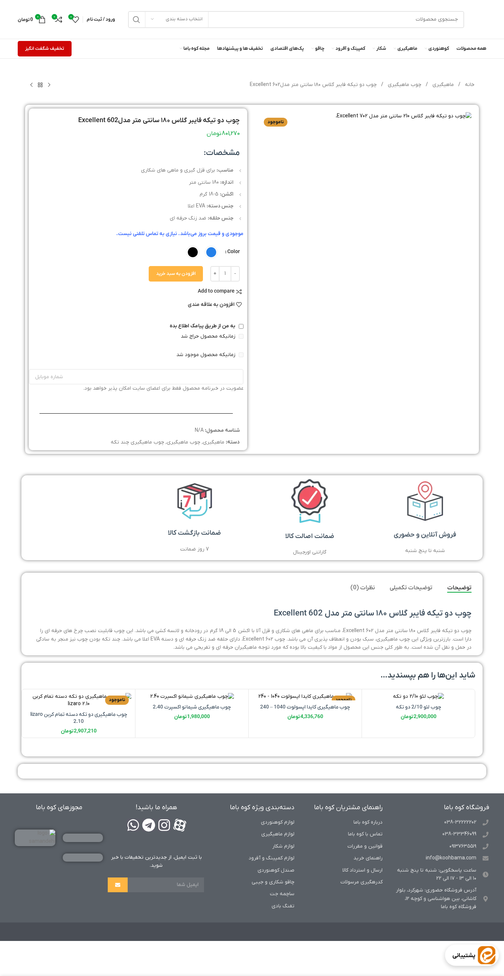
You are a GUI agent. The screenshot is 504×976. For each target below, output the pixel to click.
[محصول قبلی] (49, 85)
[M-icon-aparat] (179, 825)
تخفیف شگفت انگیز (44, 48)
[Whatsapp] (133, 825)
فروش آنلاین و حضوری (425, 535)
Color (233, 251)
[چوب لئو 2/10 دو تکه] (418, 696)
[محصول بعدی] (31, 85)
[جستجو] (136, 19)
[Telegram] (148, 825)
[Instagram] (164, 825)
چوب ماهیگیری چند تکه (137, 442)
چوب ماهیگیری (403, 84)
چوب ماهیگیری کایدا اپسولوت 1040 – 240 (305, 707)
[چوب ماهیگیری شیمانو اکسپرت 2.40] (192, 696)
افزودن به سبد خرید (176, 273)
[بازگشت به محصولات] (40, 85)
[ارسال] (118, 884)
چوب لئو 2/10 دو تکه (418, 707)
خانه (468, 84)
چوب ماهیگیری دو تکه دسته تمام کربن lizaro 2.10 (78, 718)
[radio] (211, 252)
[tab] (459, 588)
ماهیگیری (442, 84)
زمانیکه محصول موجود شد (206, 354)
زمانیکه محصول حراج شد (209, 336)
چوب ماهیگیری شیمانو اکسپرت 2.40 (192, 707)
